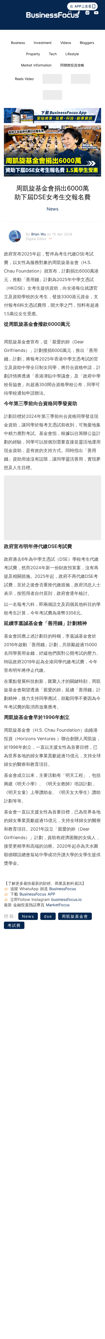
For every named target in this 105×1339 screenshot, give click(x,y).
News (52, 208)
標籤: (10, 916)
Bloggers (87, 43)
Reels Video (24, 79)
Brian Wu (39, 234)
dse (48, 916)
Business (18, 43)
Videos (65, 43)
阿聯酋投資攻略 (72, 65)
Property (33, 54)
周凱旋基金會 (75, 916)
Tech (53, 54)
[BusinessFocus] (52, 15)
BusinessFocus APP (37, 894)
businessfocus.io (66, 899)
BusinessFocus (62, 888)
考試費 (14, 925)
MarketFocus (58, 904)
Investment (43, 43)
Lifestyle (72, 54)
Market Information (36, 65)
